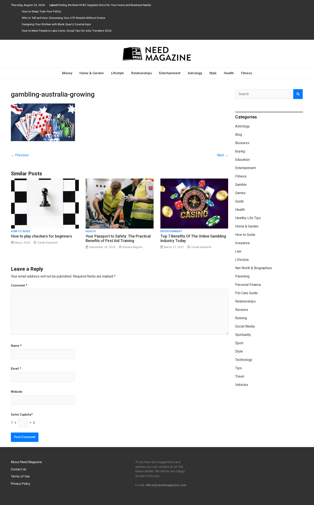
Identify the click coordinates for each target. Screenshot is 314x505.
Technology (243, 360)
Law (238, 251)
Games (240, 193)
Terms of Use (20, 476)
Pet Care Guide (246, 293)
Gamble (241, 185)
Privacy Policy (20, 484)
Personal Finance (248, 285)
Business (242, 143)
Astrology (195, 73)
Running (241, 318)
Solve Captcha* (22, 414)
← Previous (20, 155)
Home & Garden (91, 73)
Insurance (242, 243)
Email (16, 368)
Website (16, 391)
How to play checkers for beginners (41, 236)
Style (213, 73)
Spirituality (243, 335)
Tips (238, 368)
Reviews (241, 310)
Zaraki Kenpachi (47, 242)
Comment (19, 285)
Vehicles (241, 385)
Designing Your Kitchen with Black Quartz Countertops (56, 24)
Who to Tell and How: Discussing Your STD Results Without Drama (63, 17)
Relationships (141, 73)
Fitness (246, 73)
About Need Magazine (26, 462)
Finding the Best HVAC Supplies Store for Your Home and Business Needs (104, 5)
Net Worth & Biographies (253, 268)
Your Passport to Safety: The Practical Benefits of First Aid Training (118, 238)
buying (240, 151)
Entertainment (169, 73)
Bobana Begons (132, 247)
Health (229, 73)
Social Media (245, 326)
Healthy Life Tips (248, 218)
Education (242, 160)
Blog (238, 135)
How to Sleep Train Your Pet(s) (41, 11)
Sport (239, 343)
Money (67, 73)
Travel (239, 376)
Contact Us (18, 469)
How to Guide (20, 231)
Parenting (242, 276)
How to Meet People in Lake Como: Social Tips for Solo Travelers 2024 (67, 30)
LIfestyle (117, 73)
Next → (222, 155)
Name (16, 345)
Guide (239, 201)
